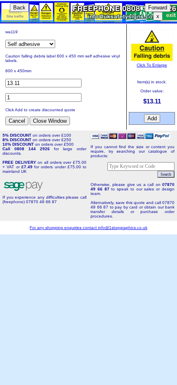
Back (19, 8)
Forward (157, 8)
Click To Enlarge (152, 65)
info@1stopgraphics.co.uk (122, 227)
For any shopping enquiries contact (64, 227)
